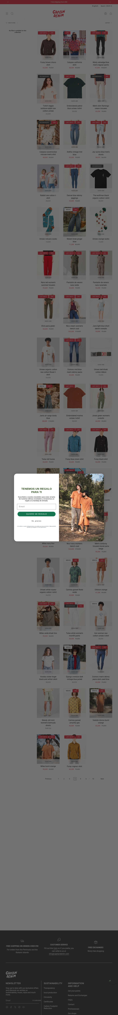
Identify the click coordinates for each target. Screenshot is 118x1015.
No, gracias (36, 521)
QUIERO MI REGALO (36, 514)
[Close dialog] (101, 476)
